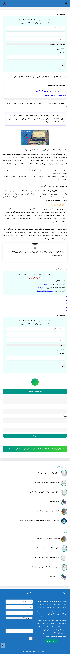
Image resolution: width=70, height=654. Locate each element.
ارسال (63, 65)
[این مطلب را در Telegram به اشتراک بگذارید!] (66, 310)
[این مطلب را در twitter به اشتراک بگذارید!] (66, 300)
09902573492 (44, 284)
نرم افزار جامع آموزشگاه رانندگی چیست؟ (23, 449)
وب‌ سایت (64, 425)
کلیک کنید (40, 288)
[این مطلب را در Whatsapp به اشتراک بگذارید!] (66, 297)
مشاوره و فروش (51, 641)
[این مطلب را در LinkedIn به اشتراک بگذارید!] (66, 307)
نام (66, 407)
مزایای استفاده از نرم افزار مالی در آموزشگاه (55, 95)
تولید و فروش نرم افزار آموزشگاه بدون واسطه (50, 449)
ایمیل (65, 416)
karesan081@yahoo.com (45, 291)
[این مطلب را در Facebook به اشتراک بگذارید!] (66, 304)
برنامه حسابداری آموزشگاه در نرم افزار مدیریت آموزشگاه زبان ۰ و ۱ (49, 91)
